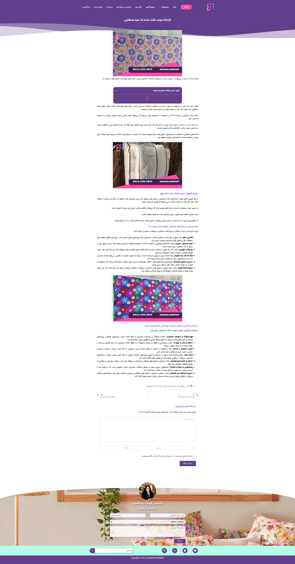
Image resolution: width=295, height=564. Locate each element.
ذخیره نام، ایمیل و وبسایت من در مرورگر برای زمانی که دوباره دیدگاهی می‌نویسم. (167, 456)
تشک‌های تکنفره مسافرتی (189, 125)
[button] (186, 7)
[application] (160, 7)
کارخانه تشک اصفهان (154, 386)
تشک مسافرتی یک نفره (181, 386)
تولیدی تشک (167, 386)
